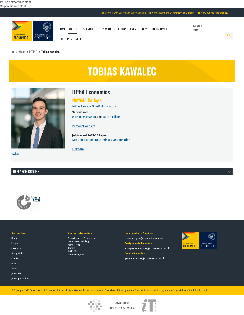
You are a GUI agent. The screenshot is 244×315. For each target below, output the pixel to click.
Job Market (16, 273)
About (22, 52)
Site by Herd (201, 290)
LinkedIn (78, 149)
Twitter (16, 153)
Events (14, 258)
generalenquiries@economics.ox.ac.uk (144, 258)
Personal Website (83, 126)
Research (16, 248)
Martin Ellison (112, 117)
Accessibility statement (71, 290)
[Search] (229, 35)
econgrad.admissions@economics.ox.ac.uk (147, 248)
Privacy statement (93, 290)
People (14, 243)
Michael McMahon (84, 117)
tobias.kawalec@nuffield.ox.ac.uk (94, 106)
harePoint (111, 290)
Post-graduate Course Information (175, 290)
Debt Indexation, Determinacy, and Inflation (101, 140)
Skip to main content (13, 6)
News (14, 263)
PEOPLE (33, 52)
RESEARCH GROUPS (26, 171)
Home (14, 238)
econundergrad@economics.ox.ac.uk (144, 238)
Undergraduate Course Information (136, 290)
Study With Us (18, 253)
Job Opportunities (20, 278)
